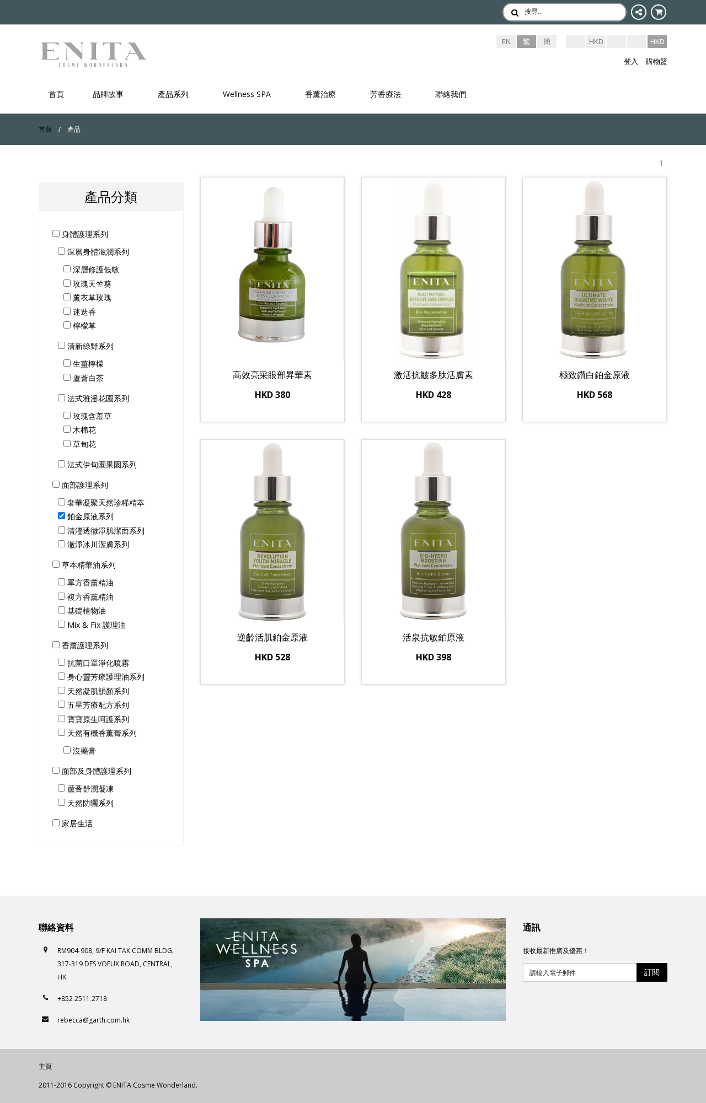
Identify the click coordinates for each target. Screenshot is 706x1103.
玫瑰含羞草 (91, 416)
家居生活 (76, 823)
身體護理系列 (84, 234)
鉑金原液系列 (89, 516)
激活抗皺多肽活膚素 (433, 375)
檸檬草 (83, 325)
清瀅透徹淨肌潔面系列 (105, 530)
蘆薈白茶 (87, 378)
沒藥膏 (83, 750)
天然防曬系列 (89, 803)
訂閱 (652, 972)
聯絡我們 (450, 94)
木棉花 (83, 429)
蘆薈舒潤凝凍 (89, 788)
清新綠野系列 (89, 346)
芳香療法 (385, 94)
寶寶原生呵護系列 (97, 719)
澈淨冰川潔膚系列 (97, 544)
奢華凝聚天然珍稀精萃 (105, 502)
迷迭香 (83, 311)
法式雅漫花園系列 (97, 398)
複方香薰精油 (89, 596)
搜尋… (534, 11)
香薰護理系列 (84, 645)
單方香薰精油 (89, 582)
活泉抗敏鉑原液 (433, 637)
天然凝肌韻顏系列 (97, 691)
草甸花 (83, 444)
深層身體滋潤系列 (97, 251)
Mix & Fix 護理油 (95, 625)
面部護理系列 (84, 485)
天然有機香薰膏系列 (101, 733)
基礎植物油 (85, 610)
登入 (631, 61)
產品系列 (173, 94)
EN (506, 41)
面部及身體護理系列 (95, 771)
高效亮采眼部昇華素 (272, 375)
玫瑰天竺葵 (91, 283)
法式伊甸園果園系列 (101, 464)
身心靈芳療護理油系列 (105, 676)
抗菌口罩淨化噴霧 (97, 663)
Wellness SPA (247, 94)
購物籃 (656, 61)
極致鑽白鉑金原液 (594, 375)
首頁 (56, 94)
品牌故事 (108, 94)
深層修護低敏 (95, 269)
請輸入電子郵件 (553, 972)
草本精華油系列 (88, 564)
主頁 (45, 1066)
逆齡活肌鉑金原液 (272, 637)
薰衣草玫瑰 (91, 297)
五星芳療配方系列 (97, 705)
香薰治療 (320, 94)
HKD (596, 41)
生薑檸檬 (87, 363)
